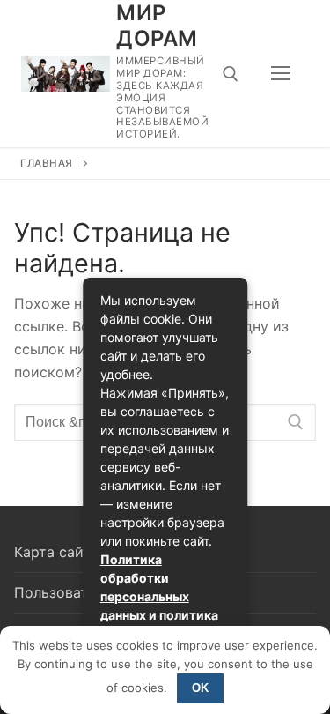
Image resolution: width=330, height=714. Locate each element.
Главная (46, 163)
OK (200, 688)
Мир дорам (156, 25)
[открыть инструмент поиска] (230, 74)
